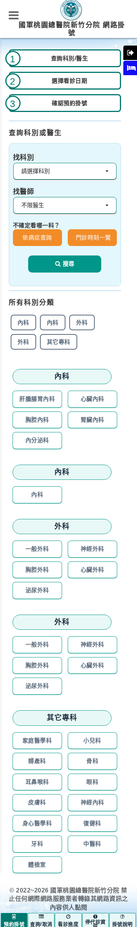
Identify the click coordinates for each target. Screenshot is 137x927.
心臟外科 (92, 569)
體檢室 (37, 864)
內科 (23, 322)
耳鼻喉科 (37, 782)
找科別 (23, 157)
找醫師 (23, 191)
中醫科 (92, 843)
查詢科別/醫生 (69, 58)
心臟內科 (92, 399)
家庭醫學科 (37, 740)
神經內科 (92, 802)
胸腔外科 (37, 569)
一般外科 (37, 548)
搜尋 (68, 263)
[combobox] (64, 171)
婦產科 (37, 761)
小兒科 (92, 740)
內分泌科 (37, 440)
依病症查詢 (37, 237)
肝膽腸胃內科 (37, 399)
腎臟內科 (92, 419)
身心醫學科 (37, 823)
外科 (82, 322)
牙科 (37, 843)
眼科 (92, 782)
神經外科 (92, 548)
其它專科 (58, 342)
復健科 (92, 823)
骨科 (92, 761)
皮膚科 (37, 802)
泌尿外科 (37, 590)
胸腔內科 (37, 419)
